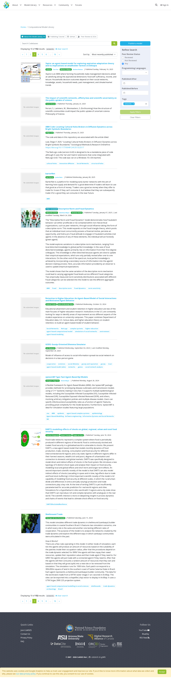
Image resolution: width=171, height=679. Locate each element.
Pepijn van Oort (78, 435)
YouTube (143, 630)
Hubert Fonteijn (66, 435)
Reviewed (129, 57)
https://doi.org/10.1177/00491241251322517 (64, 147)
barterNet (50, 173)
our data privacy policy (26, 673)
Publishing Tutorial (57, 36)
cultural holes (52, 163)
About (15, 5)
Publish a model (135, 43)
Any (126, 63)
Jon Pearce (49, 177)
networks (71, 367)
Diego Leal (49, 133)
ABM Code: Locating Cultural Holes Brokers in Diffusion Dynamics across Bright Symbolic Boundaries (78, 128)
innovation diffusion (66, 163)
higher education (91, 329)
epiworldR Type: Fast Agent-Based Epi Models (66, 377)
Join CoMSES (26, 630)
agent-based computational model (59, 331)
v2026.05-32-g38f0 (98, 657)
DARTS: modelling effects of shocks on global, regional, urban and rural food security (81, 430)
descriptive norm (65, 288)
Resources (47, 5)
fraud (54, 288)
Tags (124, 99)
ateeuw (48, 69)
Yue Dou (55, 69)
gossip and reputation (90, 364)
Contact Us (25, 634)
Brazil (60, 589)
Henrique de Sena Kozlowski (55, 518)
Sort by (86, 54)
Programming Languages (134, 68)
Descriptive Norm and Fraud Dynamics (76, 208)
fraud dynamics (80, 288)
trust (110, 364)
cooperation (51, 364)
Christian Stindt (77, 213)
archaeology (51, 589)
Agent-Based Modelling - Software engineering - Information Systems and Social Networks (80, 416)
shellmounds (96, 586)
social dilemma (73, 364)
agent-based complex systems (78, 413)
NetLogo (64, 329)
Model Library (30, 5)
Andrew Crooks (51, 304)
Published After (129, 79)
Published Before (130, 88)
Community (64, 5)
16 (55, 54)
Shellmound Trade (54, 514)
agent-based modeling (55, 334)
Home (23, 27)
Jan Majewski (50, 348)
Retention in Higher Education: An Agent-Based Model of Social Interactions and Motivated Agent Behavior (80, 299)
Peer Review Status (131, 54)
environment (104, 331)
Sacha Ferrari (50, 104)
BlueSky (145, 634)
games (80, 367)
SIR (48, 419)
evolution (61, 364)
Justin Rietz (59, 177)
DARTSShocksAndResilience (57, 504)
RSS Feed (144, 637)
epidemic (60, 413)
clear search (62, 49)
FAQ (22, 641)
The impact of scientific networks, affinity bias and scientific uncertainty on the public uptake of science (81, 99)
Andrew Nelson (78, 69)
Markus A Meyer (65, 69)
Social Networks (83, 163)
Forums (78, 5)
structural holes (97, 163)
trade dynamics (109, 586)
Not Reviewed (131, 60)
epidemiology (97, 413)
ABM (48, 199)
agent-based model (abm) (56, 367)
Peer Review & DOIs (88, 36)
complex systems (76, 329)
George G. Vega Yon (52, 381)
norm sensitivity (94, 288)
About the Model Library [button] (33, 36)
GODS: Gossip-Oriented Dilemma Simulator (65, 344)
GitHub (72, 36)
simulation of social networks (86, 331)
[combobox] (135, 72)
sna (48, 413)
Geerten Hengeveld (52, 435)
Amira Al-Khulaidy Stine (65, 304)
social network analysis (94, 367)
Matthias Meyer (64, 213)
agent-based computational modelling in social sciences (68, 586)
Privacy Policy (26, 637)
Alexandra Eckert (51, 213)
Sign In (165, 5)
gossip (103, 364)
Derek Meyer (65, 381)
